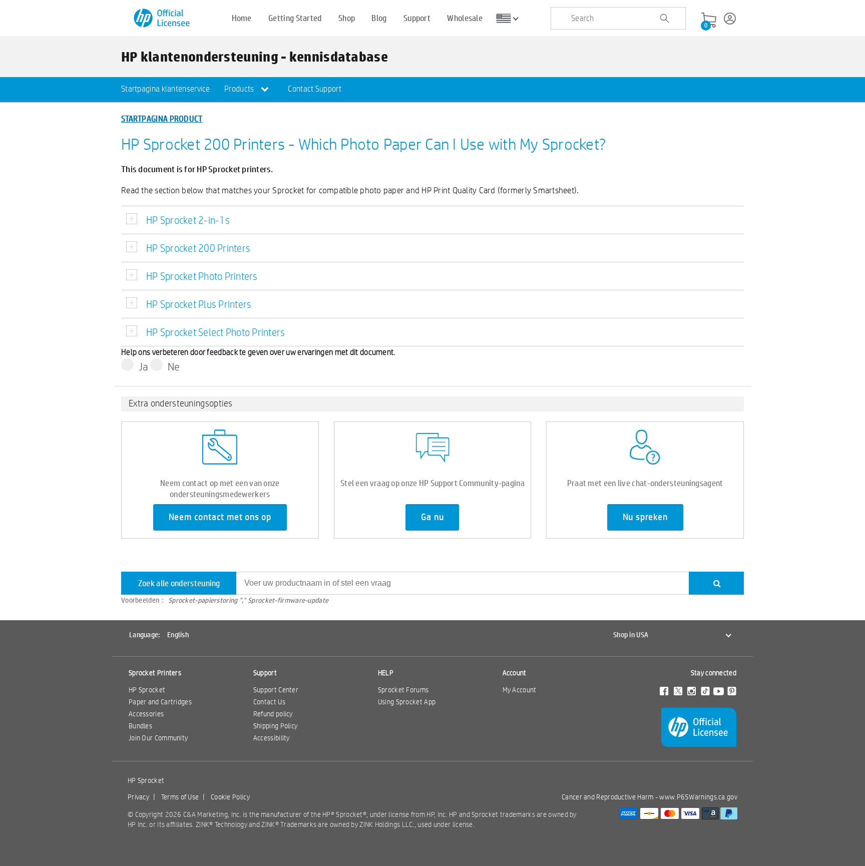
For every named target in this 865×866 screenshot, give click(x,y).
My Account (520, 689)
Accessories (146, 713)
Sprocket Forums (403, 689)
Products (240, 89)
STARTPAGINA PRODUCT (162, 118)
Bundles (140, 725)
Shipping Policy (275, 725)
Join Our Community (158, 737)
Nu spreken (645, 517)
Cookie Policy (230, 796)
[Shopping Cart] (709, 21)
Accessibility (271, 737)
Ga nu (432, 517)
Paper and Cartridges (160, 701)
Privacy (138, 796)
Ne (174, 366)
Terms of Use (180, 796)
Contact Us (269, 701)
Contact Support (314, 89)
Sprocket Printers (155, 672)
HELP (385, 672)
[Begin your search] (664, 19)
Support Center (275, 689)
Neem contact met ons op (220, 517)
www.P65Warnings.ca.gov (698, 796)
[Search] (716, 583)
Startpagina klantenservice (165, 89)
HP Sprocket (147, 689)
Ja (144, 366)
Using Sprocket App (407, 701)
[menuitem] (165, 90)
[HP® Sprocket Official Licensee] (162, 18)
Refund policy (273, 713)
